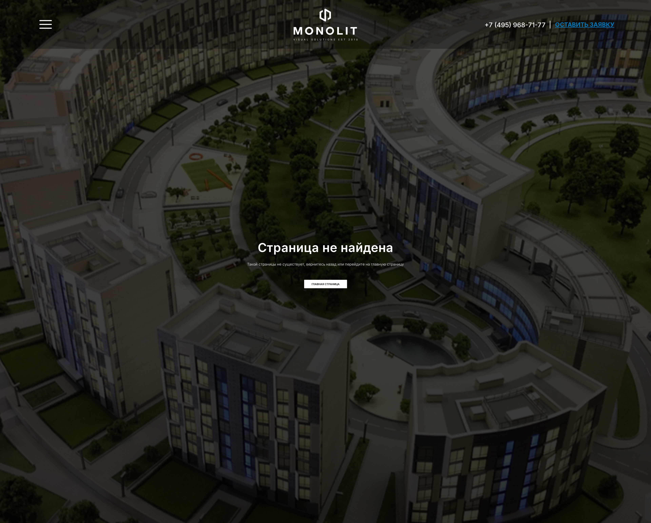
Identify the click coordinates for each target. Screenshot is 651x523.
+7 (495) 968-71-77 (515, 25)
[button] (584, 24)
